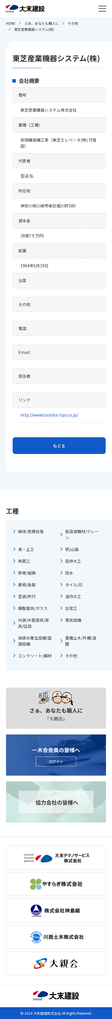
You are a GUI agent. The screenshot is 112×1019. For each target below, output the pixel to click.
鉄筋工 (24, 561)
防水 (69, 573)
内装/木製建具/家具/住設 (33, 623)
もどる (59, 446)
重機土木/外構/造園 (80, 641)
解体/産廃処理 (31, 531)
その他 (71, 656)
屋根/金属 (27, 584)
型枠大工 (73, 561)
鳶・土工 (26, 549)
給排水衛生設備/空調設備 (35, 641)
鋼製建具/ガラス (33, 608)
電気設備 (73, 620)
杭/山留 (72, 549)
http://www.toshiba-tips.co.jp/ (49, 415)
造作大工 (73, 596)
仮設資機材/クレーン (82, 534)
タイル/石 (74, 584)
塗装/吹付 (27, 596)
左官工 (71, 608)
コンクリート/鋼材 (35, 656)
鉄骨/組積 (27, 573)
